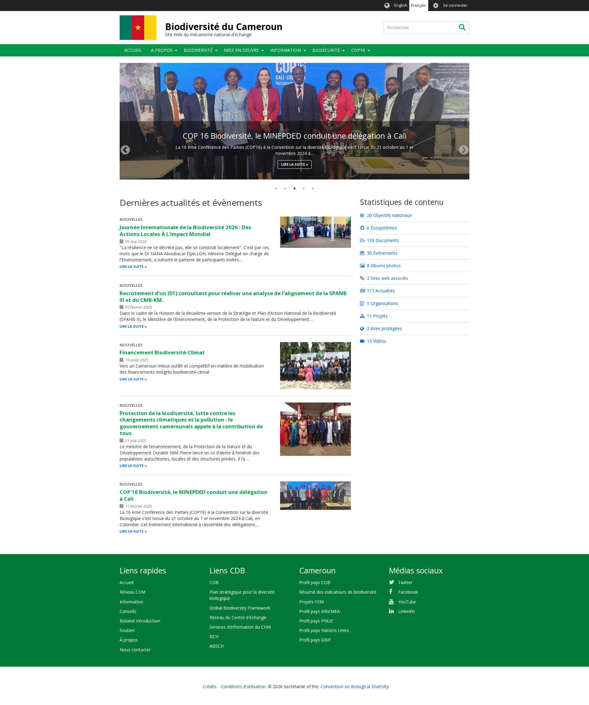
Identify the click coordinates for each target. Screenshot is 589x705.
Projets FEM (311, 602)
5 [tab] (313, 189)
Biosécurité (326, 50)
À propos (129, 640)
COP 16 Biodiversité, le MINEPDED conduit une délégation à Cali (294, 135)
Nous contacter (135, 650)
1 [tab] (276, 189)
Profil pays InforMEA (319, 611)
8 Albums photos (383, 265)
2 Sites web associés (387, 278)
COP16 (358, 50)
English (400, 5)
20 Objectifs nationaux (389, 215)
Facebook (408, 592)
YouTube (407, 602)
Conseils (128, 611)
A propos (161, 50)
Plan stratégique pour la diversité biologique (242, 595)
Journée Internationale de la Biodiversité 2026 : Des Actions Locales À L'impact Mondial (185, 230)
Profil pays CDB (314, 582)
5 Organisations (382, 303)
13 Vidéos (376, 341)
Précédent (125, 150)
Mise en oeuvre (241, 50)
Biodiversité (198, 50)
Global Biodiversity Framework (240, 608)
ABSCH (217, 646)
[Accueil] (138, 27)
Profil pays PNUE (316, 621)
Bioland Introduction (140, 621)
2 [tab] (285, 189)
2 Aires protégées (384, 328)
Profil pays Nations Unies (324, 630)
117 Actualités (380, 291)
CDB (214, 582)
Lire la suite (293, 164)
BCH (214, 636)
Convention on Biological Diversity (355, 686)
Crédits (210, 686)
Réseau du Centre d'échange (238, 617)
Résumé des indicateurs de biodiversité (337, 592)
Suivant (463, 150)
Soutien (127, 630)
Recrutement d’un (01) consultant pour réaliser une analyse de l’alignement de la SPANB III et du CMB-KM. (233, 296)
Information (285, 50)
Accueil (133, 50)
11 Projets (376, 316)
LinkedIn (406, 611)
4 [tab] (304, 189)
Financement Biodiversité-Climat (162, 352)
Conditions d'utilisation (243, 686)
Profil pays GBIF (315, 640)
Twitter (405, 582)
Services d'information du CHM (240, 627)
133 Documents (382, 240)
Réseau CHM (132, 592)
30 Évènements (382, 253)
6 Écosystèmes (381, 228)
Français (418, 5)
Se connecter (455, 5)
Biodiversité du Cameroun (224, 26)
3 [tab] (294, 189)
